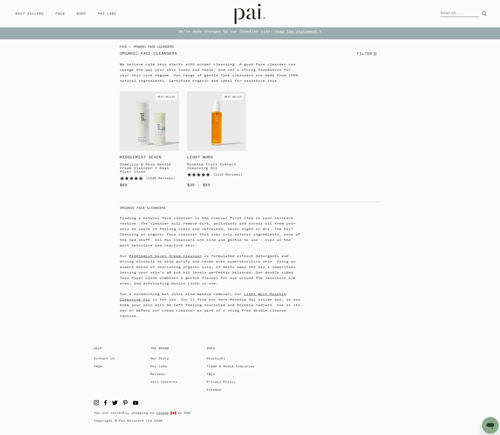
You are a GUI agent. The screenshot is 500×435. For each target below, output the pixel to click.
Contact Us (104, 358)
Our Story (159, 358)
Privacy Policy (221, 382)
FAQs (98, 366)
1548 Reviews (160, 178)
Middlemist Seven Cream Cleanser (165, 256)
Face (60, 13)
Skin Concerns (163, 382)
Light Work (200, 157)
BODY (81, 13)
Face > (125, 46)
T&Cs (211, 374)
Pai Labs (107, 13)
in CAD (184, 413)
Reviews (157, 374)
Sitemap (214, 390)
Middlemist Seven (140, 157)
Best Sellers (30, 13)
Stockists (216, 358)
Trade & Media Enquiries (230, 366)
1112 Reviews (227, 174)
